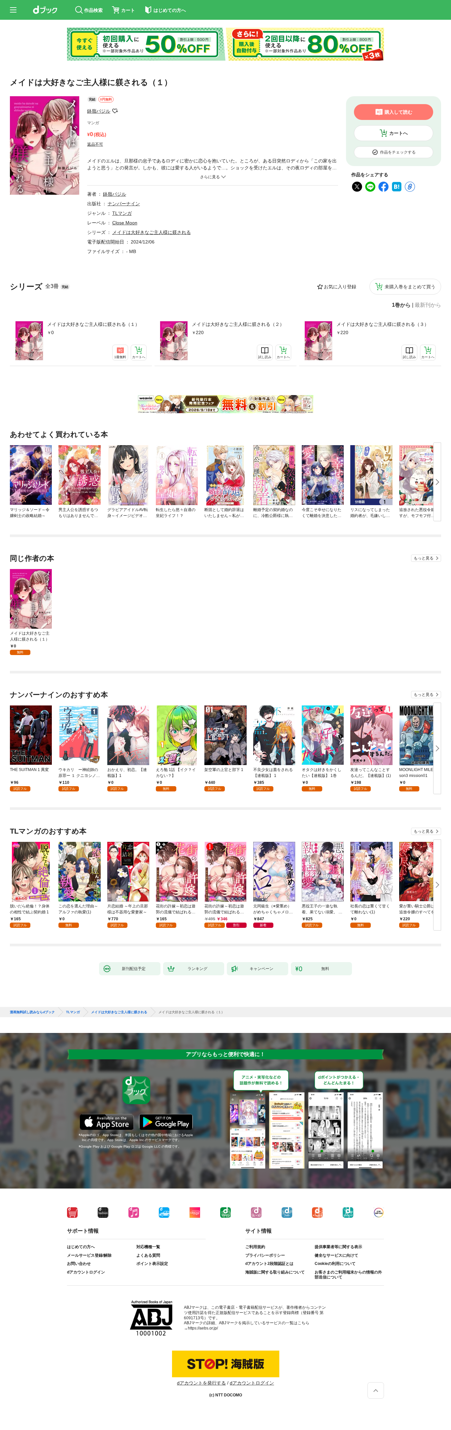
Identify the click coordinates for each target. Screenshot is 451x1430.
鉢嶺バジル (98, 111)
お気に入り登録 (340, 286)
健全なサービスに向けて (336, 1255)
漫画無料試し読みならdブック (32, 1012)
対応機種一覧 (148, 1246)
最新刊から (428, 305)
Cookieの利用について (335, 1263)
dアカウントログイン (86, 1272)
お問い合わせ (79, 1263)
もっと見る (424, 558)
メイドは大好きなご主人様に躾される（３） (382, 324)
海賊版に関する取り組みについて (275, 1272)
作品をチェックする (398, 152)
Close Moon (124, 222)
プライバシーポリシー (265, 1255)
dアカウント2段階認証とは (269, 1263)
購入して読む (398, 112)
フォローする (115, 111)
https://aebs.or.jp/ (203, 1328)
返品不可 (95, 144)
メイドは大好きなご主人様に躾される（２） (238, 324)
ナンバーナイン (124, 203)
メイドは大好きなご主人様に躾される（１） (93, 324)
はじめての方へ (81, 1246)
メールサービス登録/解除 (89, 1255)
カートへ (398, 133)
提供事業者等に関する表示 (338, 1246)
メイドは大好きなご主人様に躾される (151, 232)
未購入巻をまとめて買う (410, 286)
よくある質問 (148, 1255)
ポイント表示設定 (152, 1263)
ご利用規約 (255, 1246)
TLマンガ (122, 213)
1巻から (401, 305)
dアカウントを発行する (201, 1383)
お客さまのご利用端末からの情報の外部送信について (348, 1275)
